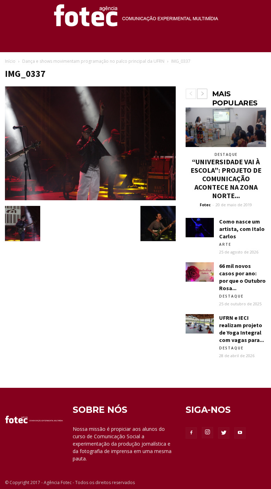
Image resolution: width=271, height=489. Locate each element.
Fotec (205, 204)
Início (10, 61)
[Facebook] (191, 433)
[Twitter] (223, 433)
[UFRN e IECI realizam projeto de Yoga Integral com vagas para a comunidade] (200, 324)
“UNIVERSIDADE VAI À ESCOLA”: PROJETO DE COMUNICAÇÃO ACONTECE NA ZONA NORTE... (226, 178)
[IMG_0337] (90, 198)
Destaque (226, 154)
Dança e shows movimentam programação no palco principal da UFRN (93, 61)
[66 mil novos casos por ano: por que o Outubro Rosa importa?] (200, 272)
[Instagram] (207, 432)
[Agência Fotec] (135, 18)
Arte (225, 244)
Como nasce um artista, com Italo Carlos (242, 229)
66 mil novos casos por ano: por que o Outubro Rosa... (242, 277)
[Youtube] (240, 433)
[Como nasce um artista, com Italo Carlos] (200, 227)
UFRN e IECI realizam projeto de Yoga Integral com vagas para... (241, 328)
